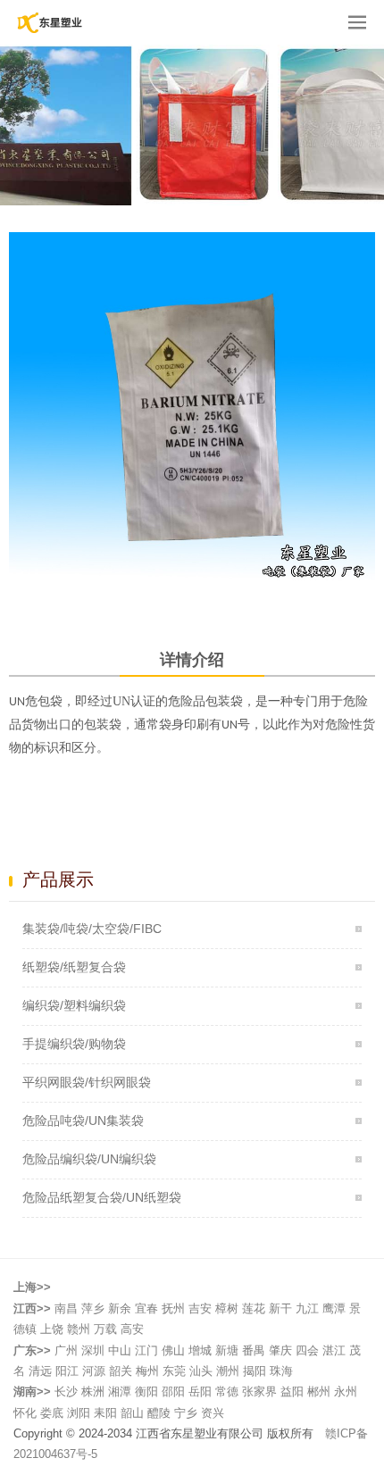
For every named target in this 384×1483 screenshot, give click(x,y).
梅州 (147, 1371)
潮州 (227, 1371)
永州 (345, 1391)
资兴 (212, 1413)
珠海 (281, 1371)
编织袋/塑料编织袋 (74, 1005)
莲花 (253, 1308)
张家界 (259, 1391)
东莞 (174, 1371)
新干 (280, 1308)
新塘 (226, 1350)
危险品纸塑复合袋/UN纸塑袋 (101, 1197)
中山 (119, 1350)
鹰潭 (334, 1308)
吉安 (200, 1308)
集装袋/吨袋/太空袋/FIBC (92, 928)
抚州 (173, 1308)
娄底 (51, 1413)
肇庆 (280, 1350)
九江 (307, 1308)
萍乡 (92, 1308)
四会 (307, 1350)
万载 (105, 1329)
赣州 (78, 1329)
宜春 (146, 1308)
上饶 (51, 1329)
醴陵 (159, 1413)
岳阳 (200, 1391)
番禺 (253, 1350)
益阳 (292, 1391)
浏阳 (78, 1413)
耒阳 (105, 1413)
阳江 (67, 1371)
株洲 (92, 1391)
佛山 (173, 1350)
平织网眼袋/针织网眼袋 (86, 1082)
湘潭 (119, 1391)
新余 (119, 1308)
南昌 (66, 1308)
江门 (146, 1350)
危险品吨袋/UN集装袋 (83, 1120)
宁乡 (185, 1413)
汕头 (201, 1371)
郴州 (318, 1391)
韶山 (132, 1413)
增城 (200, 1350)
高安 (132, 1329)
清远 (40, 1371)
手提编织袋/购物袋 (74, 1044)
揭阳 (254, 1371)
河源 (93, 1371)
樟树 (226, 1308)
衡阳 (146, 1391)
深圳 (92, 1350)
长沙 (66, 1391)
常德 (226, 1391)
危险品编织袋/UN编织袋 (89, 1159)
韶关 (120, 1371)
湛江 (334, 1350)
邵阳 (173, 1391)
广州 (66, 1350)
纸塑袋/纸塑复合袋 (74, 967)
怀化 (25, 1413)
